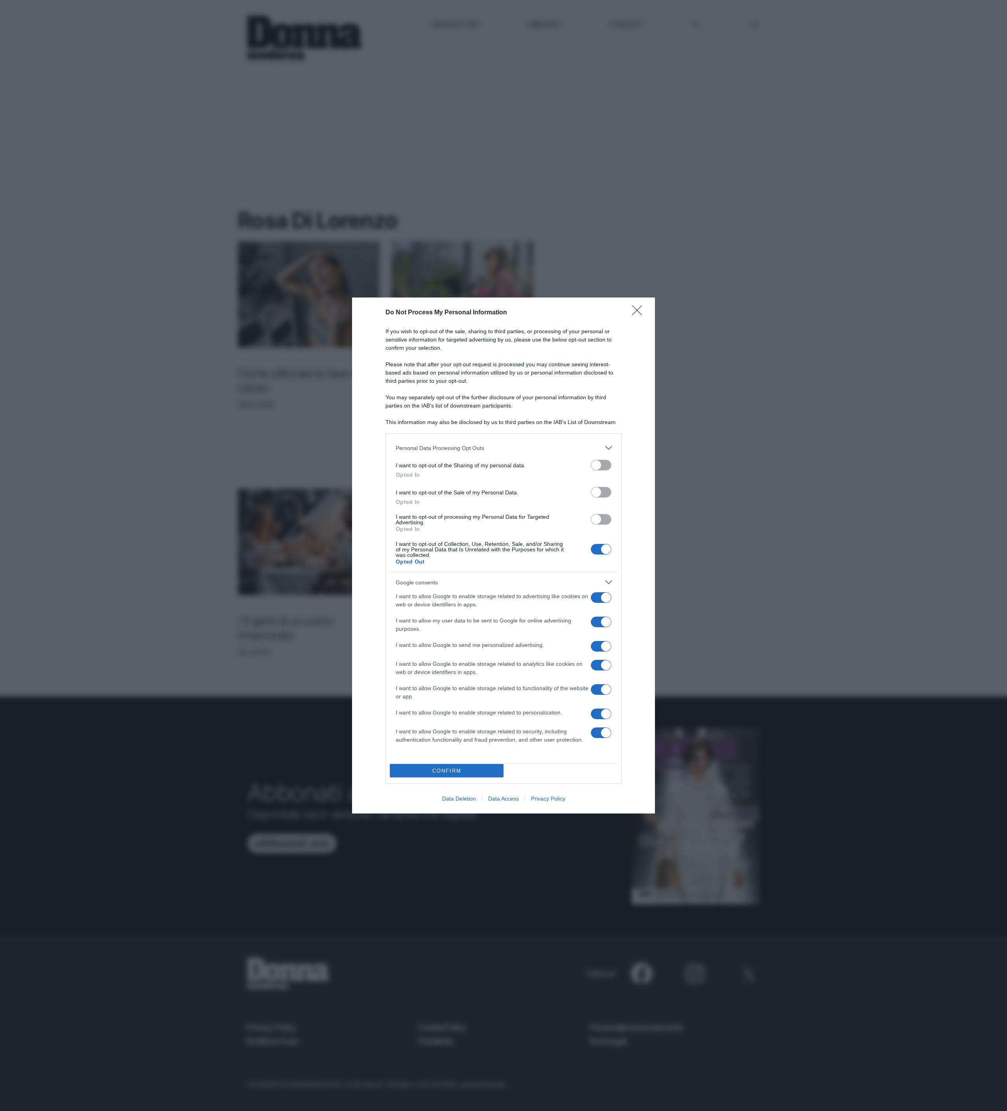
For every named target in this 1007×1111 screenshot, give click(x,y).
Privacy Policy (548, 798)
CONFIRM (446, 771)
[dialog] (503, 555)
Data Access (503, 798)
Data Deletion (459, 798)
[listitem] (503, 448)
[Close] (639, 312)
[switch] (601, 465)
